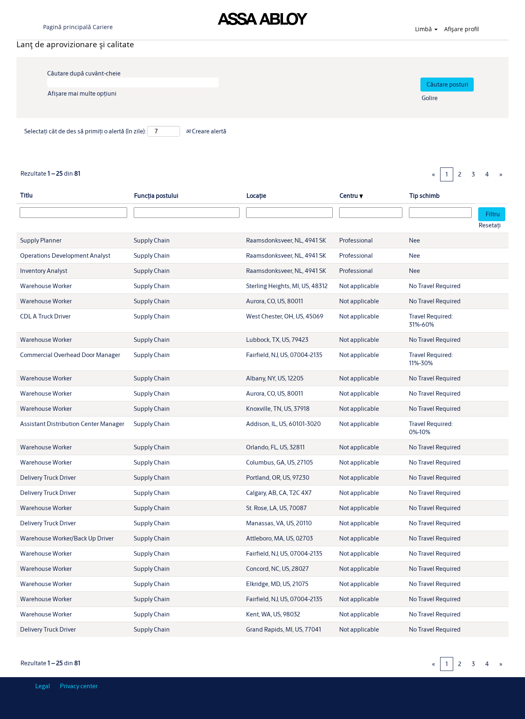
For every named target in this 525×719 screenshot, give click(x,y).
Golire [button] (430, 98)
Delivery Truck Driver (48, 477)
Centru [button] (349, 195)
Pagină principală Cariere (78, 27)
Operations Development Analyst (65, 255)
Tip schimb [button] (424, 195)
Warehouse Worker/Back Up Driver (67, 538)
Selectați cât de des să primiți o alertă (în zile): (85, 131)
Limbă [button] (424, 29)
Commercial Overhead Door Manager (70, 355)
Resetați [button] (490, 225)
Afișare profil (461, 29)
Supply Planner (41, 240)
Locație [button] (256, 195)
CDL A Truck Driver (45, 316)
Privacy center (79, 686)
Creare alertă (208, 131)
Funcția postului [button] (156, 195)
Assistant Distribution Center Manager (72, 424)
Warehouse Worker (46, 286)
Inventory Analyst (43, 271)
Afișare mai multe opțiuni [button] (82, 93)
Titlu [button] (26, 195)
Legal (42, 686)
